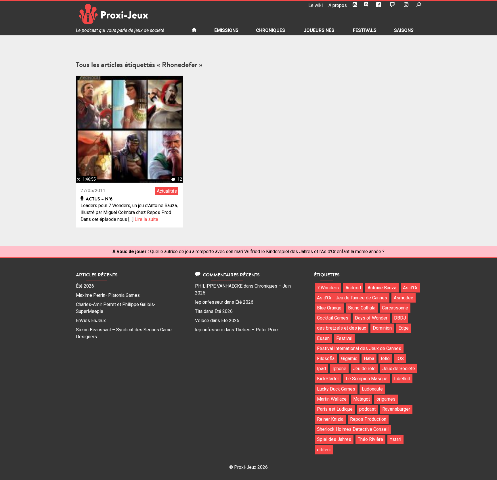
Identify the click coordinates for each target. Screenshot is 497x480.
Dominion (382, 328)
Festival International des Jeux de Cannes (359, 348)
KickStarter (328, 378)
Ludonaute (372, 389)
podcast (367, 409)
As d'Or (410, 287)
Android (353, 287)
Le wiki (315, 5)
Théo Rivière (370, 439)
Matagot (361, 399)
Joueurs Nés (319, 30)
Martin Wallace (332, 399)
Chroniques (270, 30)
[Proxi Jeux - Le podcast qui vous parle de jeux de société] (129, 14)
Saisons (404, 30)
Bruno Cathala (361, 308)
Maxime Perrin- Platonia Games (108, 295)
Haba (369, 358)
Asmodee (403, 298)
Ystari (395, 439)
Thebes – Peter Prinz (257, 329)
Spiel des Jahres (334, 439)
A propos (337, 5)
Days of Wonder (371, 318)
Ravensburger (396, 409)
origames (385, 399)
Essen (323, 338)
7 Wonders (328, 287)
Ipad (321, 368)
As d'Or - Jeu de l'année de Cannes (352, 298)
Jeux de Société (398, 368)
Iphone (339, 368)
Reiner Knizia (330, 419)
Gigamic (349, 358)
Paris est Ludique (335, 409)
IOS (400, 358)
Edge (403, 328)
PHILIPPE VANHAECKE (218, 286)
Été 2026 (85, 286)
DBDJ (400, 318)
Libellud (402, 378)
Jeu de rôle (364, 368)
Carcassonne (395, 308)
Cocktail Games (332, 318)
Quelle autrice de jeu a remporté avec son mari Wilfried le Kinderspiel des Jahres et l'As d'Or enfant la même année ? (267, 251)
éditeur (324, 449)
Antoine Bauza (382, 287)
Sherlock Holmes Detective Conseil (353, 429)
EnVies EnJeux (91, 320)
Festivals (364, 30)
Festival (344, 338)
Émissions (226, 30)
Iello (385, 358)
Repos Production (368, 419)
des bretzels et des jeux (341, 328)
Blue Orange (329, 308)
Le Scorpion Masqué (366, 378)
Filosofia (325, 358)
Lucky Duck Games (336, 389)
